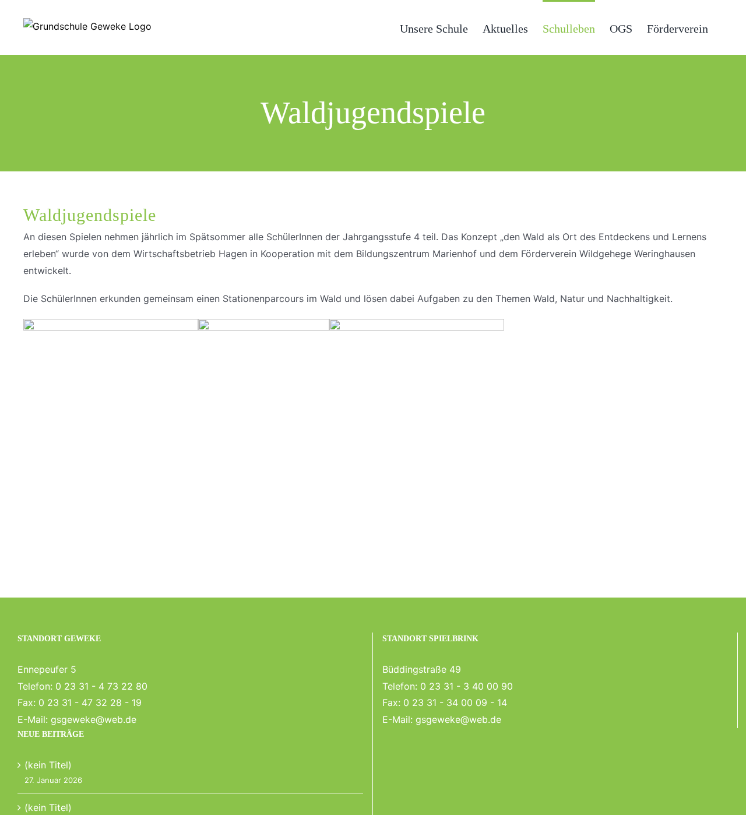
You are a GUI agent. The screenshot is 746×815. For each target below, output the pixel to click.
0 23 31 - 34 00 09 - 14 (455, 702)
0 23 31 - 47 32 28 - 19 (90, 702)
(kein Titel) (48, 765)
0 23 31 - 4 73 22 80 (101, 686)
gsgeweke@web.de (93, 719)
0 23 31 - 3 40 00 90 (466, 686)
